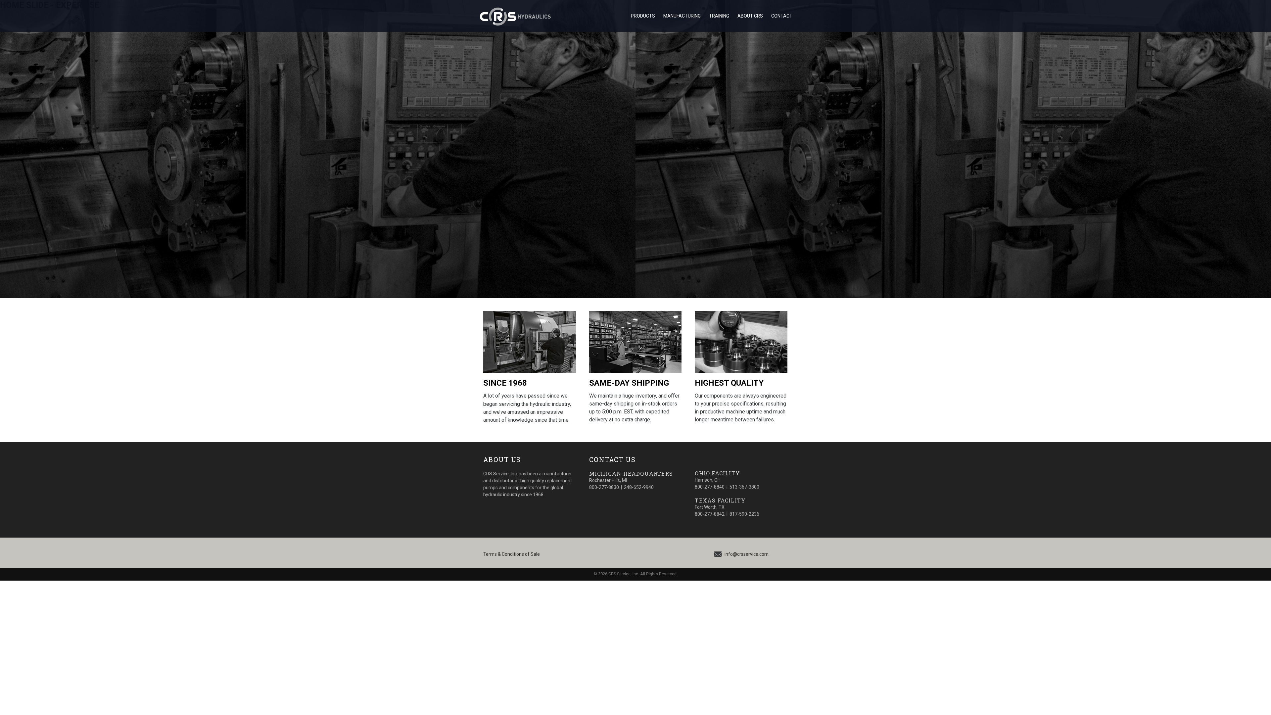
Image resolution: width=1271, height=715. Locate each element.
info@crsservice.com (747, 554)
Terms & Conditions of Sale (511, 554)
